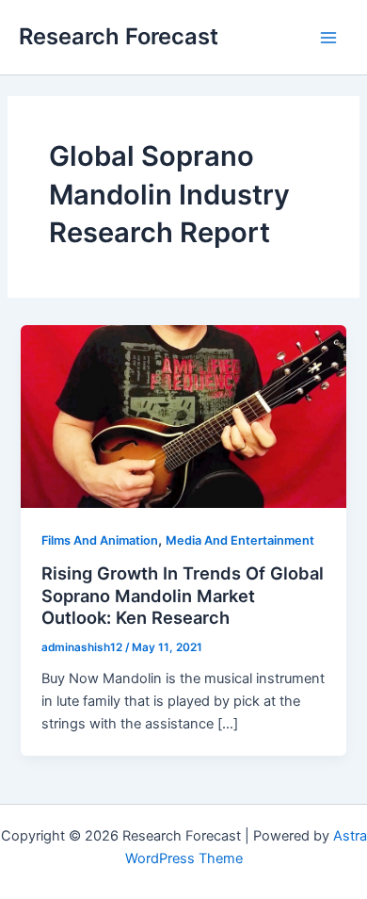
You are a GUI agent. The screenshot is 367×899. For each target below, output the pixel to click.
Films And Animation (99, 540)
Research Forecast (118, 36)
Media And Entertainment (240, 540)
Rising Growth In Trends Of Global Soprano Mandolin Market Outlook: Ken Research (182, 595)
